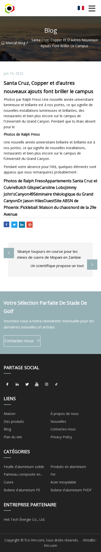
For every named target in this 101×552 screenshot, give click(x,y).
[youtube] (36, 384)
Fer (53, 474)
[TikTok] (56, 384)
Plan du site (13, 437)
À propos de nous (64, 413)
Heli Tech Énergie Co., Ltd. (24, 519)
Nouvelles (58, 421)
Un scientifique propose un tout (57, 265)
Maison (10, 43)
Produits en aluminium (68, 466)
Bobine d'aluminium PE (22, 490)
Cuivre (8, 482)
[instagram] (46, 384)
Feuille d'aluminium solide (24, 466)
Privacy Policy (61, 437)
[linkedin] (17, 384)
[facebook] (7, 384)
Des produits (14, 421)
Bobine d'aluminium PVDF (71, 490)
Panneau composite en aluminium (22, 475)
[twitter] (27, 384)
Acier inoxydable (63, 482)
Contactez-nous (19, 340)
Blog (21, 43)
